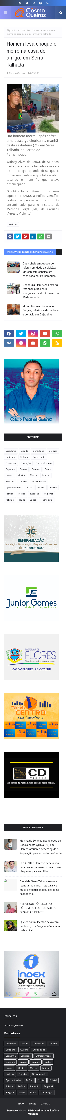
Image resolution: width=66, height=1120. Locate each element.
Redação (34, 493)
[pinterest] (40, 3)
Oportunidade (39, 481)
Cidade (24, 450)
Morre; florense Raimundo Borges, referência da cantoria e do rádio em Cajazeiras (40, 310)
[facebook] (20, 3)
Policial (41, 487)
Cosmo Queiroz (17, 73)
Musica (21, 475)
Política (21, 493)
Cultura (24, 457)
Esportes (10, 469)
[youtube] (45, 333)
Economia (11, 463)
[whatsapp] (34, 3)
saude (22, 499)
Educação (26, 463)
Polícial (53, 487)
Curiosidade (39, 457)
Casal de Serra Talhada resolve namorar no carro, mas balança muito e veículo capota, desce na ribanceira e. (39, 888)
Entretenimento (44, 463)
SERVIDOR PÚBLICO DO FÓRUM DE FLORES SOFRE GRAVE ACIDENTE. (38, 908)
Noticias (26, 30)
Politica (9, 493)
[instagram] (46, 3)
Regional (48, 493)
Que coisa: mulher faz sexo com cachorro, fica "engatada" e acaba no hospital (40, 926)
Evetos (48, 469)
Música (33, 475)
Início (21, 1103)
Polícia (29, 487)
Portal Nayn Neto (13, 1025)
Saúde (33, 499)
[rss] (57, 343)
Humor (9, 475)
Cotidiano (10, 457)
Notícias (23, 481)
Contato (45, 1103)
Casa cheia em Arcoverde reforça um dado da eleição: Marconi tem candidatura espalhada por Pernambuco (39, 270)
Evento (23, 469)
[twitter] (27, 3)
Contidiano (38, 450)
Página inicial (13, 30)
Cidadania (11, 450)
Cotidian (53, 450)
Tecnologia (46, 499)
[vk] (9, 343)
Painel (32, 1103)
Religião (10, 499)
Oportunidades (13, 487)
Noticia (46, 475)
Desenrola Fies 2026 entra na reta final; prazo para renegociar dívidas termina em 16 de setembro (41, 291)
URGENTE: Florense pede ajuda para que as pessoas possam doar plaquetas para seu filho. (40, 867)
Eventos (36, 469)
